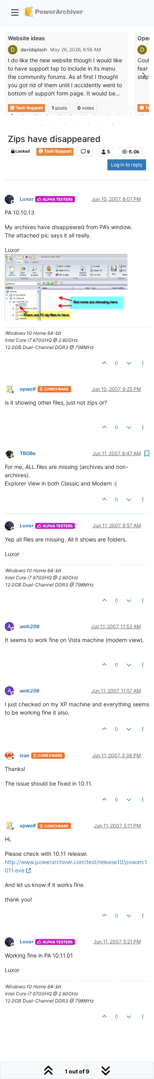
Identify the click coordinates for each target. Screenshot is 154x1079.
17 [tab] (89, 125)
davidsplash (34, 49)
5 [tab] (59, 114)
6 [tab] (71, 114)
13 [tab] (41, 125)
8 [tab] (95, 114)
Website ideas (26, 38)
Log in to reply (127, 165)
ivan (25, 755)
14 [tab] (53, 125)
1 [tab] (12, 114)
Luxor (27, 199)
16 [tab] (77, 125)
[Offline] (12, 198)
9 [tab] (107, 114)
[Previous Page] (11, 75)
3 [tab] (35, 114)
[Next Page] (143, 75)
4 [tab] (47, 114)
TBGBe (28, 453)
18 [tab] (101, 125)
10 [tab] (118, 114)
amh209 (29, 626)
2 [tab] (24, 114)
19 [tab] (112, 125)
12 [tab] (142, 114)
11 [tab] (130, 114)
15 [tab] (65, 125)
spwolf (28, 389)
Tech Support (57, 151)
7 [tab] (83, 114)
